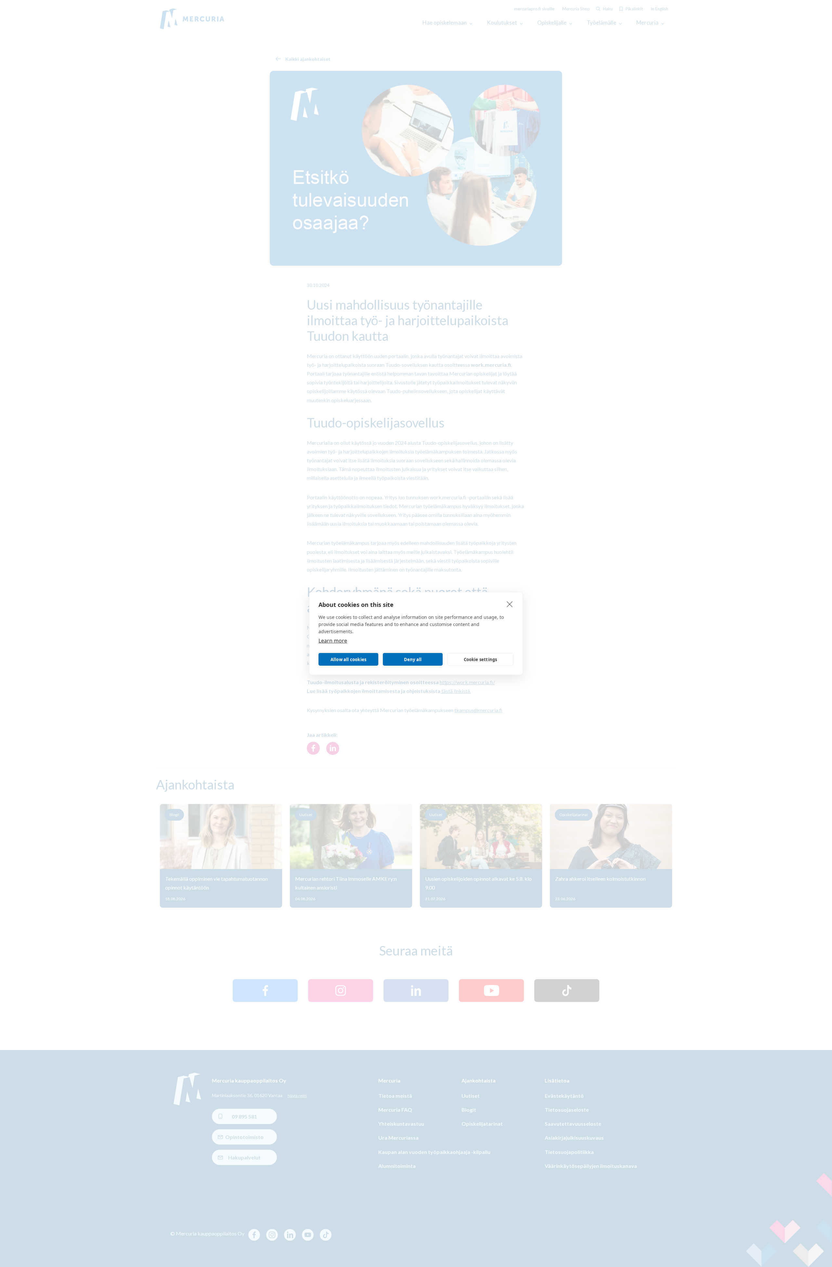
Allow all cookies (348, 659)
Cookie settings (480, 659)
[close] (510, 604)
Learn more (332, 640)
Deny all (413, 659)
